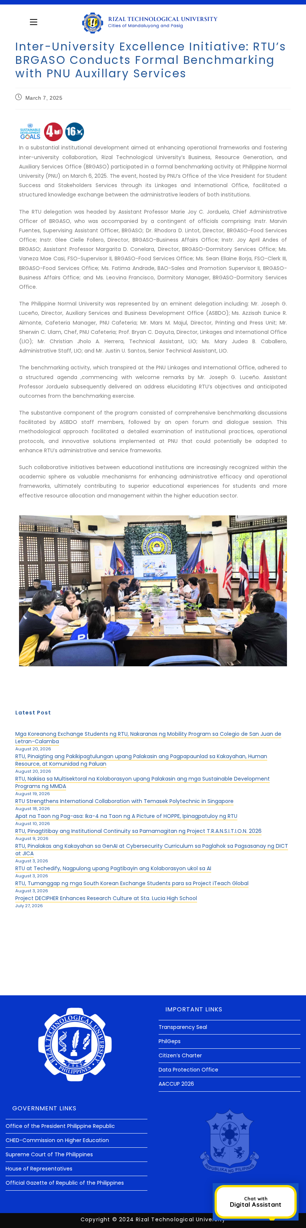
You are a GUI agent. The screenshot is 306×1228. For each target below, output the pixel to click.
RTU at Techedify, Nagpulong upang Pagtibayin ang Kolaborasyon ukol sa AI (113, 868)
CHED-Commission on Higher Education (57, 1140)
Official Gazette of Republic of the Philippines (65, 1183)
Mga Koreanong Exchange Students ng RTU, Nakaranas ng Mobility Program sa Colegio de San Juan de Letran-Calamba (148, 737)
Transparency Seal (183, 1027)
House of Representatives (39, 1168)
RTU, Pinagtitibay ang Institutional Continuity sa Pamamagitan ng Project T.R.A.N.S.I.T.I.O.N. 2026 (138, 831)
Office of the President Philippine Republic (60, 1126)
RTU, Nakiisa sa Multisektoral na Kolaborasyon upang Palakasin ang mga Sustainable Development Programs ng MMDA (142, 782)
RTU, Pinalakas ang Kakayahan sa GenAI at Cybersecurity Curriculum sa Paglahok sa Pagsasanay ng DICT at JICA (151, 849)
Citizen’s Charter (180, 1055)
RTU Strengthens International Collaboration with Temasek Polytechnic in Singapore (124, 801)
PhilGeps (170, 1041)
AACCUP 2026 (176, 1084)
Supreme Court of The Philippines (49, 1154)
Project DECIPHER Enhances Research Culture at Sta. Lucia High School (106, 898)
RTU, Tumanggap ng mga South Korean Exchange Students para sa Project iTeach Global (132, 883)
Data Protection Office (188, 1069)
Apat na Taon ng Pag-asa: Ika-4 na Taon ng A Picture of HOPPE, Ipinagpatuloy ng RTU (126, 816)
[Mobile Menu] (33, 22)
